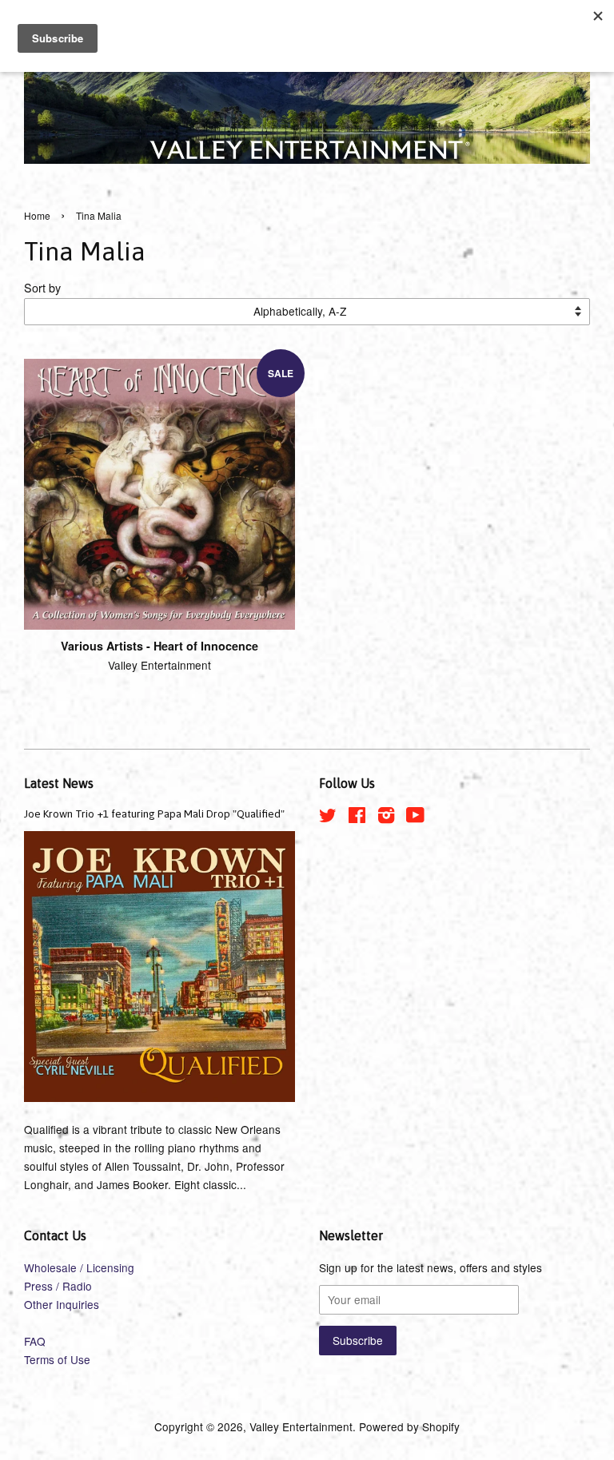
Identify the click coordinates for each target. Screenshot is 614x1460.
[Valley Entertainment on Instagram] (386, 817)
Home (37, 215)
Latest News (59, 783)
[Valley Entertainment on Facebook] (357, 817)
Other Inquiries (61, 1304)
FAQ (35, 1341)
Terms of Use (57, 1359)
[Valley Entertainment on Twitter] (328, 817)
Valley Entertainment (301, 1426)
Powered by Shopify (409, 1426)
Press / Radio (58, 1286)
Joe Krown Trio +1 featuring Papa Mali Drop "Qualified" (154, 813)
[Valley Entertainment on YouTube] (415, 817)
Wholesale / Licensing (79, 1267)
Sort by (42, 287)
